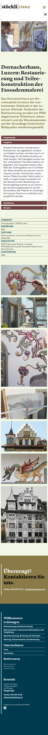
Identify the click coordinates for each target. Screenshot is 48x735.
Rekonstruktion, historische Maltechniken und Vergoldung (24, 631)
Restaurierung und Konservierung (18, 626)
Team (6, 649)
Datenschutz (10, 664)
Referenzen (12, 659)
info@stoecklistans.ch (35, 589)
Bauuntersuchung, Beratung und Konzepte (22, 636)
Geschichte (8, 653)
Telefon (7, 589)
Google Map (9, 691)
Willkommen (13, 618)
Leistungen (11, 622)
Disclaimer (9, 666)
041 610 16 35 (17, 589)
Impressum (9, 668)
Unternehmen (13, 645)
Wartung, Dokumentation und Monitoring (21, 639)
